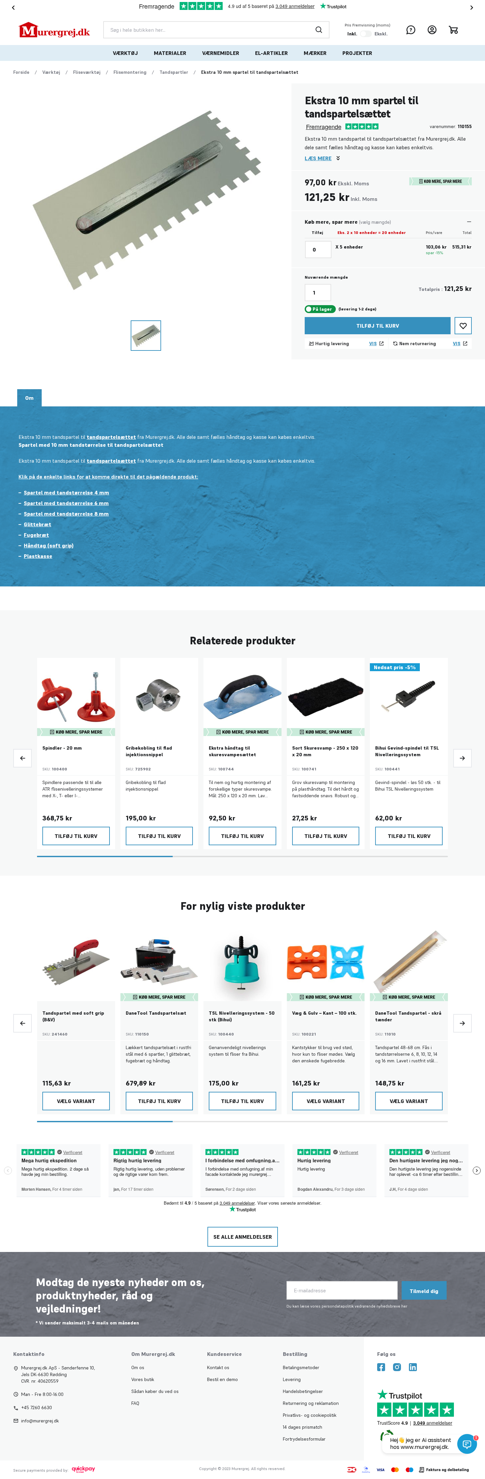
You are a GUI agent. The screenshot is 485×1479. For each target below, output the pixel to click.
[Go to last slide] (12, 8)
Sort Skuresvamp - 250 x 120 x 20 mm (325, 751)
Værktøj (125, 53)
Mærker (315, 53)
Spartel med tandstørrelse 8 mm (66, 513)
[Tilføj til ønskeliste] (463, 325)
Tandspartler (173, 72)
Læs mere (318, 158)
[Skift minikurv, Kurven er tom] (453, 29)
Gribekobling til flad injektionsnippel (149, 751)
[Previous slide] (22, 758)
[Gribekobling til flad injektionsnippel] (159, 697)
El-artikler (271, 53)
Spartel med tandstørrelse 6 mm (66, 503)
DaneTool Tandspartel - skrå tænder (408, 1016)
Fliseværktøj (87, 72)
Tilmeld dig (424, 1291)
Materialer (170, 53)
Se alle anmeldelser (242, 1236)
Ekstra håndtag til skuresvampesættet (232, 751)
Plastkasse (38, 556)
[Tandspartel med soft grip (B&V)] (76, 962)
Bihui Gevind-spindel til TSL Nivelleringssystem (407, 751)
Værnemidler (220, 53)
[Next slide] (473, 8)
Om (29, 397)
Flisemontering (130, 72)
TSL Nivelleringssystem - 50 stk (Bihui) (242, 1016)
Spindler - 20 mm (62, 748)
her (404, 1306)
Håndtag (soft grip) (49, 545)
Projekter (357, 53)
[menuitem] (125, 53)
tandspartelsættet (111, 437)
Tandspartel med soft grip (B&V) (73, 1016)
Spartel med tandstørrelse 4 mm (66, 492)
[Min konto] (432, 29)
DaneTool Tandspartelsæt (156, 1013)
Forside (21, 72)
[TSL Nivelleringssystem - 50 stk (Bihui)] (242, 962)
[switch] (366, 33)
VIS (373, 344)
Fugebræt (36, 535)
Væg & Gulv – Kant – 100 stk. (324, 1013)
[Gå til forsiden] (54, 29)
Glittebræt (37, 524)
